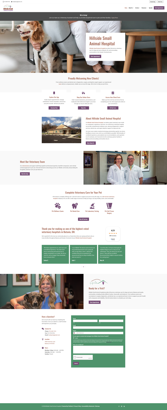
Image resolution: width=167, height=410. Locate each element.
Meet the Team (24, 174)
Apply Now (114, 17)
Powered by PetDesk (67, 406)
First (74, 322)
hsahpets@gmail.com (17, 1)
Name (75, 318)
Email (74, 325)
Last (99, 322)
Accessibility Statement (88, 406)
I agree (76, 338)
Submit (76, 363)
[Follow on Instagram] (122, 406)
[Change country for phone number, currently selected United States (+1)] (74, 333)
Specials (150, 8)
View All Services (83, 219)
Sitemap (97, 406)
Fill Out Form (113, 108)
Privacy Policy (108, 342)
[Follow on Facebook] (119, 406)
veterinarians (25, 165)
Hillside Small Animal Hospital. (83, 238)
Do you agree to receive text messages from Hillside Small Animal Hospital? (91, 336)
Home (126, 8)
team (60, 84)
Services (137, 8)
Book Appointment (159, 8)
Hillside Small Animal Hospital (97, 48)
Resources (144, 8)
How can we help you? (78, 344)
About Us (131, 8)
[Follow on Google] (124, 406)
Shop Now (83, 108)
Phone (74, 330)
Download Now (54, 108)
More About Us (90, 143)
